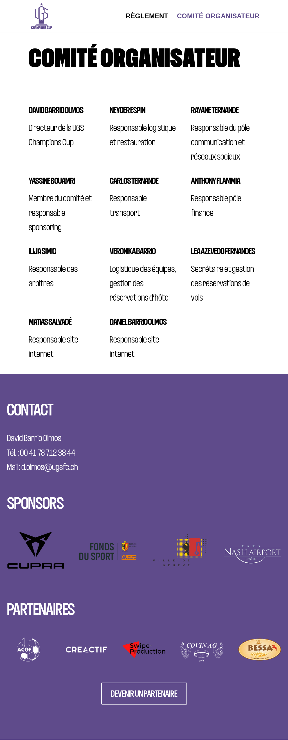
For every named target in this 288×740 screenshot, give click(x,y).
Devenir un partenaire (144, 693)
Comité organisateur (218, 17)
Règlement (147, 17)
